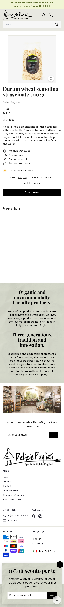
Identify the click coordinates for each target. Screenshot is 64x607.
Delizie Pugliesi (11, 102)
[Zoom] (51, 79)
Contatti (7, 486)
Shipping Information (14, 495)
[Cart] (51, 15)
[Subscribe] (52, 595)
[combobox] (32, 24)
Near (5, 476)
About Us (8, 481)
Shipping (22, 177)
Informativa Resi (12, 499)
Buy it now (32, 192)
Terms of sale (10, 490)
